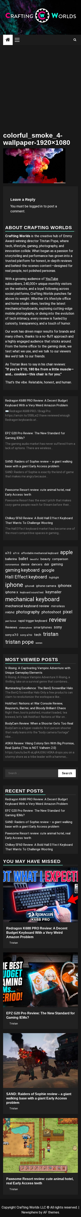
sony (58, 627)
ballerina (11, 559)
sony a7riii (26, 635)
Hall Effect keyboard (26, 576)
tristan (50, 634)
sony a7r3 (11, 634)
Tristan (13, 942)
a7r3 (8, 553)
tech (37, 635)
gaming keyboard (22, 570)
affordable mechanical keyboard (39, 553)
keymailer (53, 592)
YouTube (51, 279)
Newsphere (29, 1212)
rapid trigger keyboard (32, 620)
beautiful (34, 559)
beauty (45, 559)
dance (25, 564)
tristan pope (19, 642)
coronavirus (12, 564)
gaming (57, 564)
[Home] (8, 40)
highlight (54, 577)
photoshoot (51, 612)
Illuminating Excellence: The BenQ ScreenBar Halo (39, 688)
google (48, 570)
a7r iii (16, 553)
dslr (46, 564)
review (57, 619)
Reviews (11, 627)
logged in (36, 206)
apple (66, 552)
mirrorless (58, 606)
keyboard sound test (32, 592)
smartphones (43, 627)
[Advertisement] (40, 87)
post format (10, 621)
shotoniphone (25, 627)
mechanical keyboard (32, 599)
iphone (14, 584)
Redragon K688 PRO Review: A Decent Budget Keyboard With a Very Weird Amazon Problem (36, 933)
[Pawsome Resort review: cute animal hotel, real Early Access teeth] (40, 1145)
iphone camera (46, 586)
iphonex (65, 585)
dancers (36, 564)
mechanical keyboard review (27, 606)
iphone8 (29, 586)
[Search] (74, 40)
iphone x (11, 592)
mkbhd (9, 612)
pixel (67, 611)
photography (28, 611)
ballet (23, 559)
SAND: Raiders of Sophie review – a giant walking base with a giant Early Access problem (38, 1098)
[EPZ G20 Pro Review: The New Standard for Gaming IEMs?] (40, 979)
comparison (60, 559)
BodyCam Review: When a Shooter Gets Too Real (39, 723)
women (39, 643)
